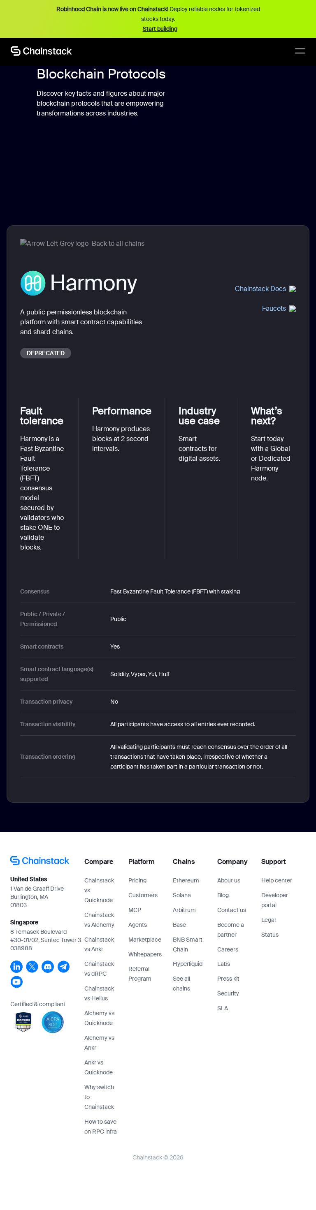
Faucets (274, 308)
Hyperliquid (187, 964)
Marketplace (144, 939)
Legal (268, 920)
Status (270, 934)
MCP (134, 910)
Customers (143, 895)
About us (228, 880)
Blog (223, 895)
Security (228, 993)
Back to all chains (118, 243)
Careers (227, 949)
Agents (137, 924)
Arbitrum (184, 910)
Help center (276, 880)
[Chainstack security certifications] (24, 1033)
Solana (182, 895)
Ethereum (186, 880)
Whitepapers (145, 954)
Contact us (231, 910)
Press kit (228, 978)
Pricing (137, 880)
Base (179, 924)
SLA (222, 1008)
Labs (223, 964)
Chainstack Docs (260, 288)
